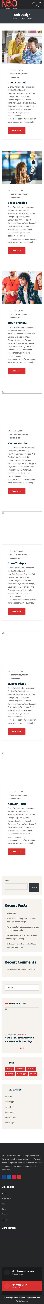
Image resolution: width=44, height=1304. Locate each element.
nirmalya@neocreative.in (23, 1271)
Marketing (9, 1074)
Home (15, 18)
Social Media (21, 1035)
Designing (31, 1069)
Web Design (9, 1123)
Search (7, 880)
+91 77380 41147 (19, 1285)
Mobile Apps (21, 1074)
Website (33, 1074)
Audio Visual (6, 1199)
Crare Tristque (17, 563)
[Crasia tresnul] (22, 47)
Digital (4, 1209)
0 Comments (15, 77)
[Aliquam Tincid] (22, 768)
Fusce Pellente (17, 323)
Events (4, 1214)
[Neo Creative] (9, 4)
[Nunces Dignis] (22, 648)
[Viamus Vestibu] (22, 407)
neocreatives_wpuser (19, 74)
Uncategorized (10, 1117)
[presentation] (6, 1048)
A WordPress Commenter (16, 969)
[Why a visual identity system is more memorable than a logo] (22, 1020)
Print (3, 1204)
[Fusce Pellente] (22, 287)
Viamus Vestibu (18, 443)
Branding (9, 1069)
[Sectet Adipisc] (22, 167)
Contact (5, 1219)
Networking (9, 1107)
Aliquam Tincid (17, 804)
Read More (16, 130)
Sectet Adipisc (17, 202)
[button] (21, 1048)
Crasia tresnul (17, 82)
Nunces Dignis (17, 683)
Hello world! (11, 913)
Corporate (20, 1069)
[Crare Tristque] (22, 528)
